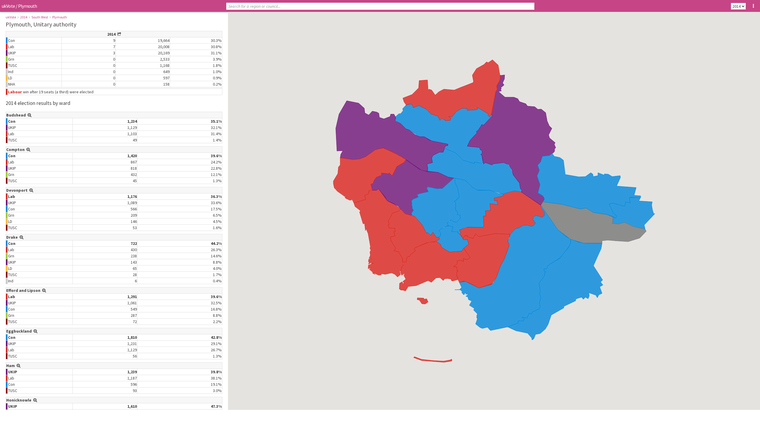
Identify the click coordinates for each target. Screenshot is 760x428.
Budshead (17, 115)
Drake (13, 237)
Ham (11, 365)
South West (39, 17)
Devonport (17, 190)
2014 (23, 17)
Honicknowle (19, 400)
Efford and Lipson (24, 290)
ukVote (8, 6)
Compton (16, 149)
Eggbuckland (20, 331)
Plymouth (59, 17)
